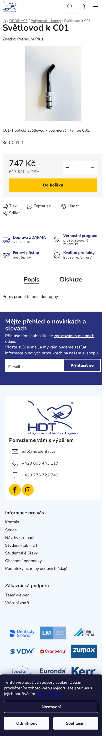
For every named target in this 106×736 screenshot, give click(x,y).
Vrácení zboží (17, 603)
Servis (11, 530)
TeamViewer (17, 595)
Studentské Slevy (21, 553)
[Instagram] (28, 490)
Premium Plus (30, 39)
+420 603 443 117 (40, 463)
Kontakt (12, 522)
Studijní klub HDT (21, 545)
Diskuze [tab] (71, 279)
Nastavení (51, 707)
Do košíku (53, 185)
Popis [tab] (31, 279)
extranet (13, 611)
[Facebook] (15, 490)
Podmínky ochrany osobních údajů (36, 568)
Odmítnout (26, 723)
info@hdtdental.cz (38, 451)
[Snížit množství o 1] (67, 167)
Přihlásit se (82, 365)
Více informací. (50, 694)
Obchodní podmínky (23, 561)
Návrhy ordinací (19, 538)
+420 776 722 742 (40, 475)
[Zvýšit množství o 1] (93, 167)
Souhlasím (76, 723)
